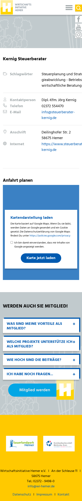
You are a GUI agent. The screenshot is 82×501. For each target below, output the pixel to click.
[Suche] (78, 8)
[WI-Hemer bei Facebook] (78, 19)
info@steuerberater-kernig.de (58, 115)
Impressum (44, 494)
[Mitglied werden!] (41, 390)
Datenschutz (22, 494)
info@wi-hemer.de (41, 486)
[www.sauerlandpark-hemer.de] (21, 443)
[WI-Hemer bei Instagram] (78, 34)
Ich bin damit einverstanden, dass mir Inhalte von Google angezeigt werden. (42, 245)
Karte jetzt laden (41, 258)
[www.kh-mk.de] (58, 443)
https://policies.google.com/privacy (50, 236)
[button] (69, 7)
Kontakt (63, 494)
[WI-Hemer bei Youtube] (78, 27)
